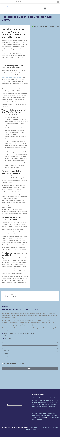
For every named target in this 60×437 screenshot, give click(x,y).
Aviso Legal (34, 427)
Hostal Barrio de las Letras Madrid (41, 409)
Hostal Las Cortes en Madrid (41, 398)
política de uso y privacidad (34, 363)
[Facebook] (58, 2)
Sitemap (33, 429)
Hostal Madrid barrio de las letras (46, 406)
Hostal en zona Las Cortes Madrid (48, 400)
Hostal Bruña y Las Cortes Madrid (41, 415)
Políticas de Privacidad (45, 427)
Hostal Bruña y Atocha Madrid (46, 413)
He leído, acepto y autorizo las (24, 363)
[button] (45, 8)
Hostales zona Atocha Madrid (40, 402)
